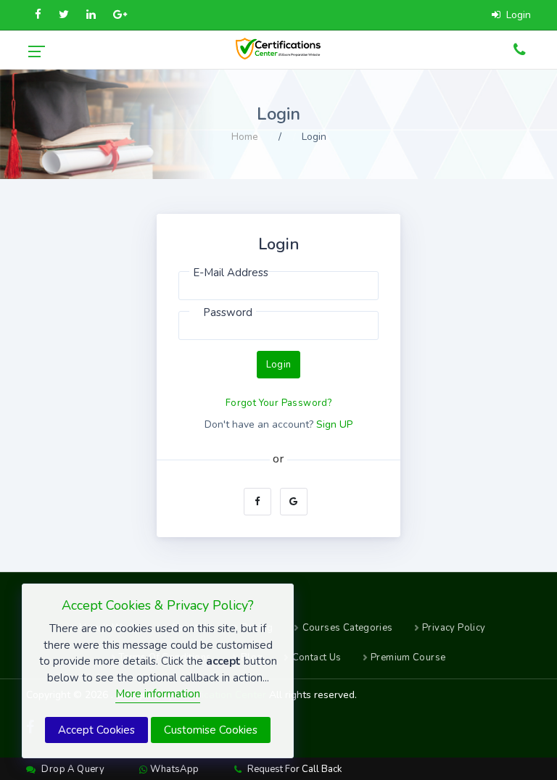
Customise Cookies (210, 730)
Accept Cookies (96, 730)
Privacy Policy (453, 627)
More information (157, 693)
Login (279, 364)
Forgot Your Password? (278, 403)
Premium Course (408, 657)
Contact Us (317, 657)
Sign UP (334, 424)
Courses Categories (347, 627)
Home (244, 137)
